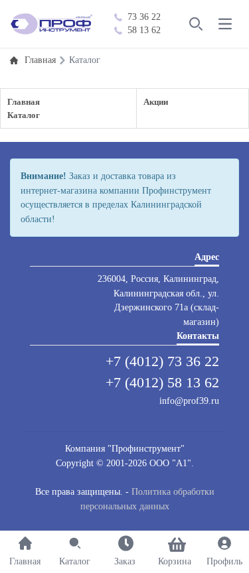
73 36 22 (144, 17)
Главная (23, 102)
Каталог (23, 115)
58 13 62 (144, 30)
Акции (155, 102)
